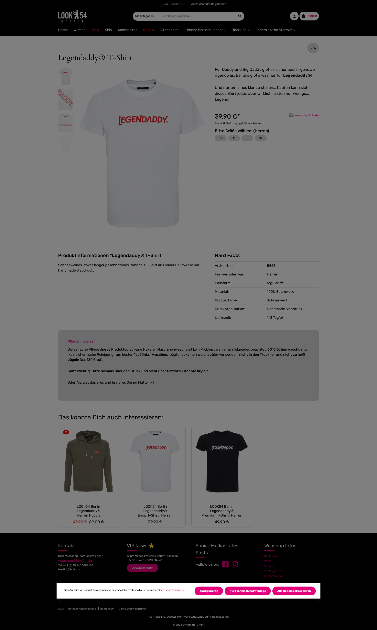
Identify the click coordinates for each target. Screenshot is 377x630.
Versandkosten (219, 616)
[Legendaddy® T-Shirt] (155, 463)
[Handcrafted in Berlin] (304, 115)
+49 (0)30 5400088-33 (78, 565)
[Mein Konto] (294, 16)
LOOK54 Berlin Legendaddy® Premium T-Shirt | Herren (221, 511)
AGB (61, 609)
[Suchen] (240, 16)
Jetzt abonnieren (142, 567)
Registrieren (218, 4)
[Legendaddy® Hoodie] (88, 463)
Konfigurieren (208, 591)
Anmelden (197, 4)
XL (261, 138)
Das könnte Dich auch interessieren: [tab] (110, 417)
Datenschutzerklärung (82, 609)
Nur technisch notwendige (248, 591)
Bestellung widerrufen (132, 609)
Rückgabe (270, 556)
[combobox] (197, 16)
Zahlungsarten (273, 571)
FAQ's (267, 561)
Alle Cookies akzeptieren (294, 591)
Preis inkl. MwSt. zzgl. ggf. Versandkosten (238, 123)
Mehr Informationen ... (171, 590)
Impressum (107, 609)
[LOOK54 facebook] (225, 564)
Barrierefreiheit (273, 576)
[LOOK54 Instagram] (235, 564)
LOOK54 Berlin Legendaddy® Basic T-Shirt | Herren (155, 511)
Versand (269, 566)
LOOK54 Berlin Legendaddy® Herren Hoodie (88, 511)
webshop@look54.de (75, 560)
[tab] (110, 255)
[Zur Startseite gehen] (72, 16)
